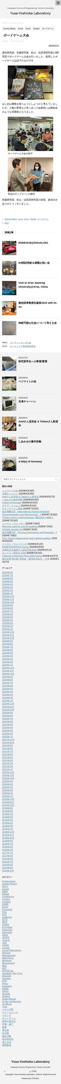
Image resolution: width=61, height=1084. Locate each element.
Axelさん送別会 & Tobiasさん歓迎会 (20, 496)
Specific (6, 994)
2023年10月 (8, 674)
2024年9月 (7, 641)
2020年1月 (7, 796)
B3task (5, 894)
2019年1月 (7, 829)
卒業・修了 (7, 1024)
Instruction (7, 930)
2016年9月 (7, 859)
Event (20, 219)
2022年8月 (7, 716)
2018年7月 (7, 844)
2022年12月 (8, 704)
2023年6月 (7, 686)
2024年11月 (8, 635)
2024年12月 (8, 632)
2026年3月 (7, 587)
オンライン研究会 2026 (14, 553)
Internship (7, 932)
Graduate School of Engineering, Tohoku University (30, 1067)
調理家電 (6, 1045)
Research (7, 986)
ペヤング (6, 1015)
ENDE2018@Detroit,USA (33, 242)
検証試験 (6, 1036)
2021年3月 (7, 763)
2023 (7, 223)
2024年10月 (8, 638)
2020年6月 (7, 781)
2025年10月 (8, 602)
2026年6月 (7, 578)
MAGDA (6, 953)
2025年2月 (7, 626)
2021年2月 (7, 766)
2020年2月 (7, 793)
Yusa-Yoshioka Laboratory (30, 13)
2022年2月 (7, 733)
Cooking (6, 902)
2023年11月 (8, 671)
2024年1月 (7, 665)
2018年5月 (7, 847)
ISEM (5, 935)
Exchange (7, 909)
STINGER (35, 1078)
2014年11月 (8, 871)
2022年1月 (7, 736)
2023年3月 (7, 695)
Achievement (8, 881)
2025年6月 (7, 614)
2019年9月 (7, 808)
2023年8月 (7, 680)
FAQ (4, 912)
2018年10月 (8, 838)
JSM (4, 943)
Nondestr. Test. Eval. (12, 973)
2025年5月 (7, 617)
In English (7, 927)
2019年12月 (8, 799)
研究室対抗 (7, 1039)
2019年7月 (7, 814)
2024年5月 (7, 653)
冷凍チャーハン (27, 401)
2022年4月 (7, 727)
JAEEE (6, 937)
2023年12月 (8, 668)
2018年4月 (7, 850)
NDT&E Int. (8, 971)
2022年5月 (7, 724)
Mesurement (8, 963)
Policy (5, 983)
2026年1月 (7, 593)
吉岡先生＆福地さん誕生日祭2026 (19, 550)
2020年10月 (8, 778)
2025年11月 (8, 599)
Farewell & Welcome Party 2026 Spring (22, 556)
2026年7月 (7, 575)
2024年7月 (7, 647)
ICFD (5, 920)
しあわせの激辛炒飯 (29, 441)
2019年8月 (7, 811)
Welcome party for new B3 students (20, 526)
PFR (4, 981)
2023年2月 (7, 698)
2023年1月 (7, 701)
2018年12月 (8, 832)
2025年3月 (7, 623)
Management (8, 955)
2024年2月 (7, 662)
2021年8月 (7, 748)
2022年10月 (8, 710)
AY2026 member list (12, 529)
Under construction (11, 1001)
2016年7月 (7, 862)
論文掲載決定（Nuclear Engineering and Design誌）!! (29, 532)
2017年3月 (7, 856)
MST (4, 968)
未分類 (5, 1033)
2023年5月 (7, 689)
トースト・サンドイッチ (14, 544)
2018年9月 (7, 841)
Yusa (4, 1006)
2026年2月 (7, 590)
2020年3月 (7, 790)
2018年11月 (8, 835)
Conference (8, 896)
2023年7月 (7, 683)
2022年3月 (7, 730)
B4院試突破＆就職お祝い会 (34, 262)
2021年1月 (7, 769)
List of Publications (11, 950)
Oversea (6, 978)
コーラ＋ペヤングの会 (20, 342)
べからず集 (7, 1009)
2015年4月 (7, 868)
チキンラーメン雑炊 (12, 508)
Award (5, 889)
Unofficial (7, 1004)
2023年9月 (7, 677)
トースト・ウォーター (13, 523)
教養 (4, 1027)
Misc (4, 966)
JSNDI (5, 945)
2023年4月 (7, 692)
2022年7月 (7, 719)
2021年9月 (7, 745)
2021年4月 (7, 760)
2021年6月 (7, 754)
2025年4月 (7, 620)
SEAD (5, 991)
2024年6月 (7, 650)
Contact (6, 899)
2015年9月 (7, 865)
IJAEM (5, 925)
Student (33, 219)
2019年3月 (7, 826)
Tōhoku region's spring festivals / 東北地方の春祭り (28, 517)
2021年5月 (7, 757)
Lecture (6, 948)
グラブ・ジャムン (11, 505)
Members (6, 960)
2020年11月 (8, 775)
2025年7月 (7, 611)
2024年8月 (7, 644)
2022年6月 (7, 721)
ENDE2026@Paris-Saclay (15, 547)
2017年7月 (7, 853)
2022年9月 (7, 713)
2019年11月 (8, 802)
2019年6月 (7, 817)
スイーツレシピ (10, 1012)
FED (4, 914)
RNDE (5, 989)
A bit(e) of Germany (30, 461)
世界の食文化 (9, 1021)
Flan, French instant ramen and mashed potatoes (26, 538)
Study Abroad (9, 999)
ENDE (5, 904)
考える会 (6, 1042)
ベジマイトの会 (27, 381)
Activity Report (11, 219)
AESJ (5, 886)
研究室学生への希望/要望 (32, 361)
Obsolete (6, 976)
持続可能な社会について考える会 (37, 322)
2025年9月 (7, 605)
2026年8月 (7, 572)
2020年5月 (7, 784)
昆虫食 (5, 1030)
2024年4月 (7, 656)
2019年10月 (8, 805)
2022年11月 (8, 707)
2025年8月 (7, 608)
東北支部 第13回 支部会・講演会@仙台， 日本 (26, 559)
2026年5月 (7, 581)
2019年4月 (7, 823)
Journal (6, 940)
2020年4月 (7, 787)
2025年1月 (7, 629)
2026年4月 (7, 584)
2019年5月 (7, 820)
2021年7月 (7, 751)
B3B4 (5, 891)
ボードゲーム (43, 219)
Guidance (7, 917)
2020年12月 (8, 772)
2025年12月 (8, 596)
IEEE (4, 922)
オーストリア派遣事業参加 (22, 346)
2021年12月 (8, 739)
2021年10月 (8, 742)
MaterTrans (7, 958)
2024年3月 (7, 659)
